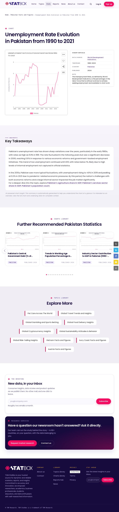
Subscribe (103, 401)
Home (33, 4)
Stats (48, 4)
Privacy (73, 480)
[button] (116, 244)
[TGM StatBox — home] (15, 4)
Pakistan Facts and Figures (22, 15)
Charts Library (59, 476)
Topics (41, 4)
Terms (72, 476)
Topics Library (59, 472)
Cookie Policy (75, 472)
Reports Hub (58, 480)
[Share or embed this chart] (63, 67)
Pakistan (91, 67)
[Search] (90, 4)
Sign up (109, 4)
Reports (56, 4)
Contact (80, 4)
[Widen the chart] (63, 54)
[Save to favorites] (63, 61)
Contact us (46, 443)
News (63, 4)
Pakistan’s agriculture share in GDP (64, 183)
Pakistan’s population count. (36, 186)
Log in (98, 4)
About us (71, 4)
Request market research (22, 443)
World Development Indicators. (96, 58)
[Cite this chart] (63, 72)
